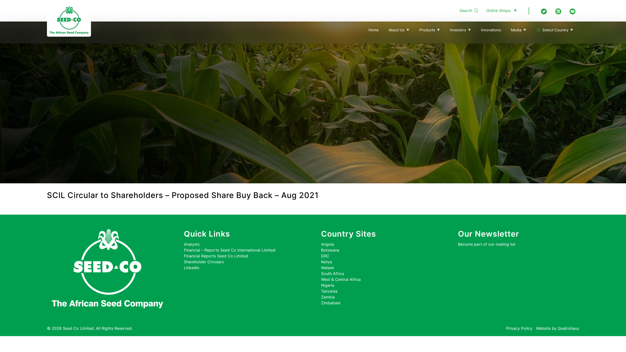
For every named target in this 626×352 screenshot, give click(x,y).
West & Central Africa (341, 279)
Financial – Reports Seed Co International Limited (229, 250)
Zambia (328, 297)
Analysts (192, 244)
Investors (458, 30)
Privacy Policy (519, 328)
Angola (327, 244)
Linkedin (191, 267)
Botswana (330, 250)
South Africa (332, 273)
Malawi (327, 267)
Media (516, 30)
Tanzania (329, 291)
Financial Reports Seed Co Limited (216, 255)
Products (427, 30)
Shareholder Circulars (204, 261)
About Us (396, 30)
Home (374, 30)
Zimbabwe (330, 302)
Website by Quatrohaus (557, 328)
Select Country (554, 30)
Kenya (326, 261)
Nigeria (327, 285)
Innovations (491, 30)
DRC (325, 255)
